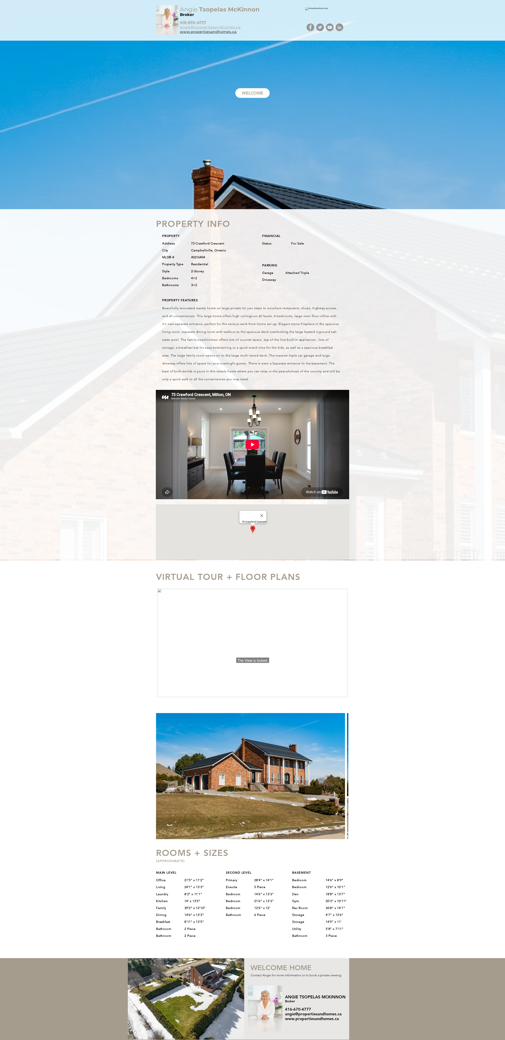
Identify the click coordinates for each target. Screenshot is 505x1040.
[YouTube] (330, 27)
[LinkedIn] (339, 27)
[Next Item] (341, 776)
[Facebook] (310, 27)
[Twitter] (320, 27)
